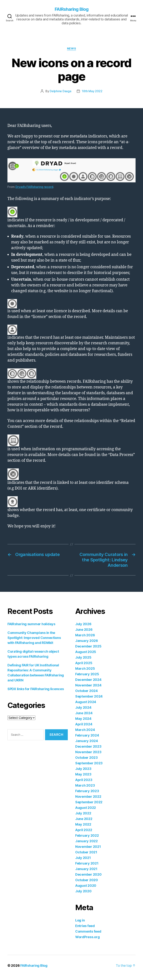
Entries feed (85, 926)
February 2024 (87, 735)
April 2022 (83, 830)
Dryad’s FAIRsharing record (34, 187)
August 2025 (85, 652)
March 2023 (85, 785)
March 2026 (85, 635)
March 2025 (85, 668)
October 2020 (86, 880)
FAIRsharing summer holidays (31, 624)
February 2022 (87, 835)
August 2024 (85, 702)
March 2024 (85, 730)
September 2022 (88, 802)
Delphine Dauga (60, 91)
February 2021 (86, 863)
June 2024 (84, 713)
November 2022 (88, 796)
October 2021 (86, 852)
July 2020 (83, 891)
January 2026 (86, 641)
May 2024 (83, 719)
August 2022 (85, 808)
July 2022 (83, 813)
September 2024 (89, 696)
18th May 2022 (92, 91)
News (71, 48)
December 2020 (88, 874)
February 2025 (87, 674)
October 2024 (86, 691)
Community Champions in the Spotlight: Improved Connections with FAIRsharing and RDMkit (34, 638)
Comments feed (88, 931)
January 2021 (86, 869)
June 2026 (84, 629)
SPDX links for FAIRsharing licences (35, 689)
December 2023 (88, 746)
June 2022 (83, 819)
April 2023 (83, 780)
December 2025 (88, 646)
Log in (80, 920)
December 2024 (88, 680)
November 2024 (88, 685)
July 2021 (83, 858)
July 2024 (83, 707)
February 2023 (87, 791)
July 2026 (83, 624)
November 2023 (88, 752)
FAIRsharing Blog (71, 9)
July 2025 (83, 657)
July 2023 (83, 769)
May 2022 (83, 824)
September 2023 (89, 763)
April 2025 (83, 663)
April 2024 (83, 724)
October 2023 (86, 758)
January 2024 (86, 741)
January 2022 (86, 841)
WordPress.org (87, 937)
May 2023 (83, 774)
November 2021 (88, 847)
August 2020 (85, 886)
